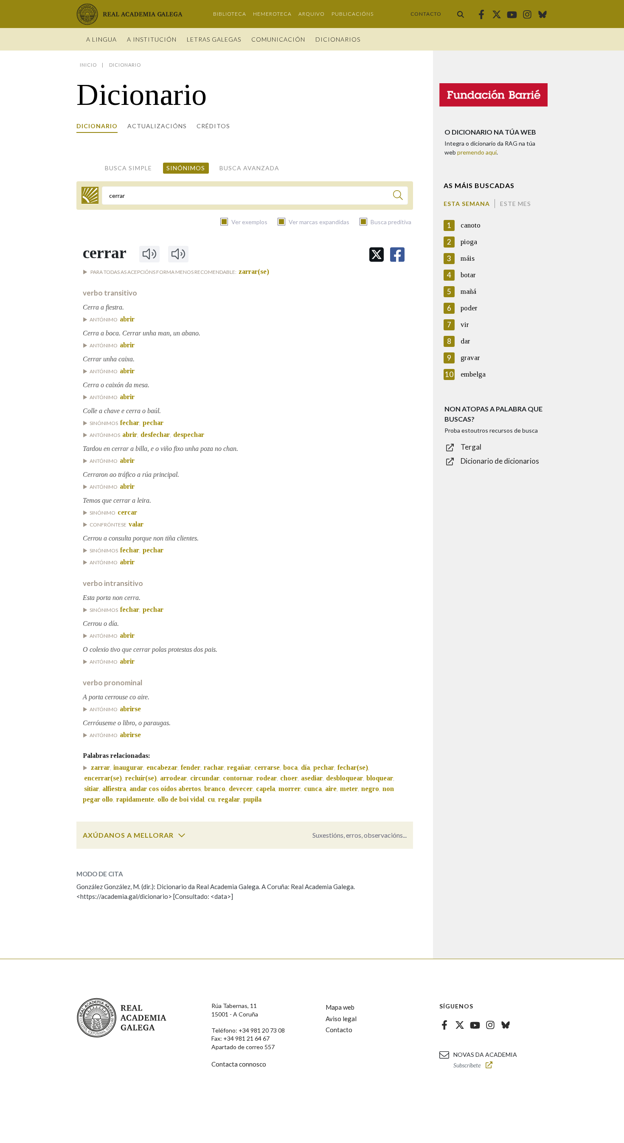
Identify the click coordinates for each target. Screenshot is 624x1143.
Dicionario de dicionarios (500, 460)
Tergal (471, 446)
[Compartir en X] (376, 254)
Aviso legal (341, 1018)
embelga (473, 374)
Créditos (213, 126)
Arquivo (311, 14)
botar (468, 275)
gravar (470, 358)
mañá (468, 291)
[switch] (182, 835)
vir (465, 325)
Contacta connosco (238, 1064)
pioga (469, 242)
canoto (471, 225)
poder (469, 308)
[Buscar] (460, 14)
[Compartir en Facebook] (397, 254)
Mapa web (340, 1007)
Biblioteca (229, 14)
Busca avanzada (249, 168)
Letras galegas (214, 39)
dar (465, 341)
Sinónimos (185, 168)
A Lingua (101, 39)
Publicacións (353, 14)
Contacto (425, 14)
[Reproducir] (149, 254)
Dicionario (97, 126)
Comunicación (278, 39)
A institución (152, 39)
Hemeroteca (272, 14)
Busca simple (128, 168)
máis (468, 258)
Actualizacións (157, 126)
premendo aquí (477, 152)
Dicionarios (337, 39)
